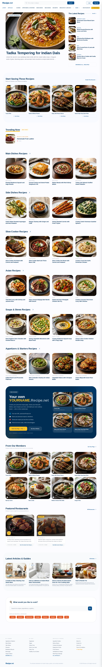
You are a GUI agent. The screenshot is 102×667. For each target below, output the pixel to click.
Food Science (56, 649)
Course (18, 7)
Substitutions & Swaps (58, 651)
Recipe (10, 663)
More (76, 7)
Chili (66, 617)
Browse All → (9, 655)
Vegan (30, 643)
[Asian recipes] (23, 270)
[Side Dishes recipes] (29, 192)
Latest (4, 7)
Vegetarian (31, 641)
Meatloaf (53, 617)
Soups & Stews (9, 653)
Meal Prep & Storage (57, 653)
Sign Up (96, 3)
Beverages (8, 651)
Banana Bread (29, 617)
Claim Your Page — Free (17, 428)
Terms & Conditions (80, 647)
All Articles (92, 558)
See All (93, 13)
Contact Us (78, 643)
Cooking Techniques (57, 645)
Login (89, 3)
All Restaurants (91, 509)
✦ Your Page (95, 7)
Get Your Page (91, 446)
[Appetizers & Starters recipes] (39, 348)
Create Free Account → (90, 79)
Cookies (60, 617)
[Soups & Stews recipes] (33, 309)
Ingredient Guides (57, 641)
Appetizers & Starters (28, 7)
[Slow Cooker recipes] (30, 231)
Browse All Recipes (82, 64)
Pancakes (45, 617)
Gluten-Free (32, 645)
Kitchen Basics (56, 643)
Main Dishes (40, 7)
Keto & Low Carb (33, 647)
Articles (10, 7)
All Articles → (57, 655)
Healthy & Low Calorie (34, 651)
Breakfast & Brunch (65, 7)
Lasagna (37, 617)
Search (70, 3)
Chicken (12, 617)
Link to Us (78, 645)
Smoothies (20, 617)
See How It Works (35, 428)
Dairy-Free (31, 649)
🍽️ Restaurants (86, 7)
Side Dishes (48, 7)
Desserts (55, 7)
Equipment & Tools (57, 647)
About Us (78, 641)
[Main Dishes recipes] (30, 153)
